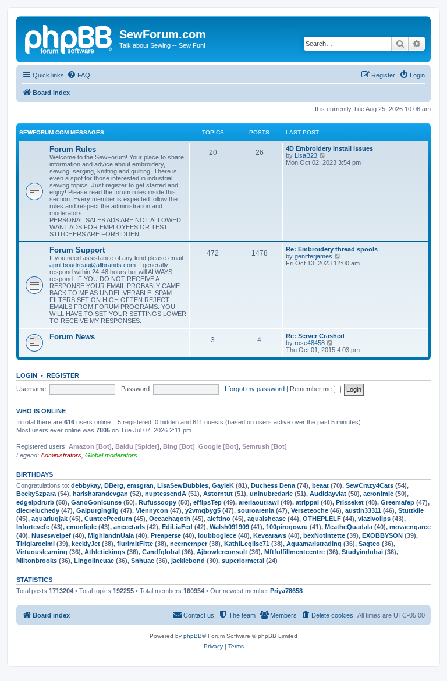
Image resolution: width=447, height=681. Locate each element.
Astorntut (218, 493)
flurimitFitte (135, 543)
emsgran (140, 485)
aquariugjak (49, 518)
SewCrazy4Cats (369, 485)
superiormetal (243, 560)
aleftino (218, 518)
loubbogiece (217, 535)
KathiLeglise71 (246, 543)
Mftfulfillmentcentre (294, 551)
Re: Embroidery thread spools (332, 249)
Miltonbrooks (36, 560)
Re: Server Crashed (315, 335)
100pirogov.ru (287, 526)
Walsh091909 (229, 526)
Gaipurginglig (97, 510)
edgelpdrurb (35, 502)
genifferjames (313, 256)
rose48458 (310, 342)
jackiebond (188, 560)
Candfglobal (161, 551)
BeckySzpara (36, 493)
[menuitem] (78, 75)
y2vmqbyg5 (203, 510)
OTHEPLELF (322, 518)
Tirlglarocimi (35, 543)
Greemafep (397, 502)
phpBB (192, 636)
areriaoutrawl (259, 502)
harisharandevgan (100, 493)
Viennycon (152, 510)
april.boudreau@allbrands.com (92, 264)
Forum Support (77, 250)
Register (63, 375)
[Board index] (69, 37)
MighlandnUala (111, 535)
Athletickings (104, 551)
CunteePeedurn (108, 518)
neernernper (188, 543)
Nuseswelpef (51, 535)
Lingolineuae (94, 560)
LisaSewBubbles (182, 485)
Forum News (72, 336)
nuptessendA (165, 493)
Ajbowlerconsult (222, 551)
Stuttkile (411, 510)
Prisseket (350, 502)
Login (26, 375)
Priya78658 (286, 590)
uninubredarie (271, 493)
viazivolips (374, 518)
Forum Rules (72, 149)
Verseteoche (309, 510)
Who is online (41, 410)
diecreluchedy (37, 510)
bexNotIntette (324, 535)
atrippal (307, 502)
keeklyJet (86, 543)
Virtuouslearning (42, 551)
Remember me (312, 388)
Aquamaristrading (314, 543)
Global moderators (111, 455)
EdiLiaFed (177, 526)
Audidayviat (328, 493)
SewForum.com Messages (61, 132)
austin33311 (363, 510)
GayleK (223, 485)
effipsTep (207, 502)
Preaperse (166, 535)
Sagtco (369, 543)
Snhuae (142, 560)
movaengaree (410, 526)
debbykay (86, 485)
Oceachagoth (169, 518)
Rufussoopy (157, 502)
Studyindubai (362, 551)
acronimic (378, 493)
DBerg (113, 485)
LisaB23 (306, 155)
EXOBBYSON (382, 535)
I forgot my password (255, 388)
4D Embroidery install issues (329, 148)
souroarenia (255, 510)
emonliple (81, 526)
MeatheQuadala (348, 526)
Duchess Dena (273, 485)
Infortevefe (32, 526)
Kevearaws (269, 535)
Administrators (61, 455)
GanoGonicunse (96, 502)
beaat (320, 485)
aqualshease (266, 518)
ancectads (129, 526)
